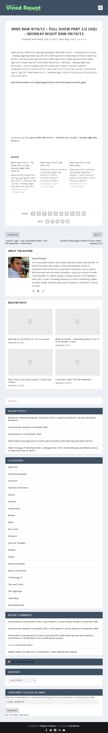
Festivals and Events (18, 487)
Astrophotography (17, 474)
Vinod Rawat (37, 39)
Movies (11, 515)
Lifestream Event (24, 645)
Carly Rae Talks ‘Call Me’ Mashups (73, 379)
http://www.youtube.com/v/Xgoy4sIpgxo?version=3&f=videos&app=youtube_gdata (48, 82)
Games (11, 494)
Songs (11, 556)
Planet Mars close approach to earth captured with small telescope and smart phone (50, 441)
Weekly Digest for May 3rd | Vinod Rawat (28, 651)
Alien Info (13, 467)
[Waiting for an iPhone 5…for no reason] (30, 322)
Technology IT (15, 577)
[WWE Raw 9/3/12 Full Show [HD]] (84, 174)
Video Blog (64, 39)
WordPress (74, 726)
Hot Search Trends (23, 662)
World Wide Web (16, 605)
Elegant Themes (48, 726)
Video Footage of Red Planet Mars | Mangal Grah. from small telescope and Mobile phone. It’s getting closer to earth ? (53, 449)
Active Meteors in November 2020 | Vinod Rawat (32, 621)
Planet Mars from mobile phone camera (43, 638)
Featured (12, 480)
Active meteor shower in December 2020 (27, 427)
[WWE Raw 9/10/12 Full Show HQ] (55, 174)
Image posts (14, 508)
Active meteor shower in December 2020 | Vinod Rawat (35, 628)
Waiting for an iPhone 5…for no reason (28, 339)
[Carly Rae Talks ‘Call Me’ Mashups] (77, 362)
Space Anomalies (16, 563)
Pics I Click (13, 529)
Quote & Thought (17, 543)
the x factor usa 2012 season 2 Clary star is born (30, 380)
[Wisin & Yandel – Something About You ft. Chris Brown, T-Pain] (77, 322)
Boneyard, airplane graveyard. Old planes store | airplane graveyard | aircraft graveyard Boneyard (52, 419)
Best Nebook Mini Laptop (64, 651)
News (10, 522)
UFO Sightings (15, 591)
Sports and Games (17, 570)
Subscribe (12, 710)
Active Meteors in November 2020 (24, 434)
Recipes (11, 549)
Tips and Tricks (15, 584)
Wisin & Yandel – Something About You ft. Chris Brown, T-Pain (77, 340)
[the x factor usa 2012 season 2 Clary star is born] (30, 362)
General (12, 501)
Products (12, 536)
